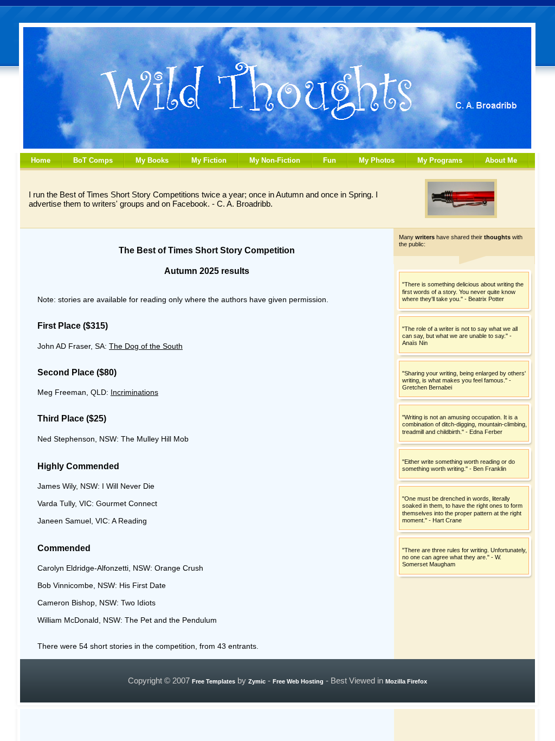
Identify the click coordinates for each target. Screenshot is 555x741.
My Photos (377, 160)
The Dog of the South (146, 346)
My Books (152, 160)
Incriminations (134, 392)
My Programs (439, 160)
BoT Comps (93, 160)
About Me (501, 160)
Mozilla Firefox (406, 681)
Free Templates (213, 681)
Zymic (257, 681)
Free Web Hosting (298, 681)
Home (40, 160)
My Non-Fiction (274, 160)
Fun (329, 160)
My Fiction (209, 160)
